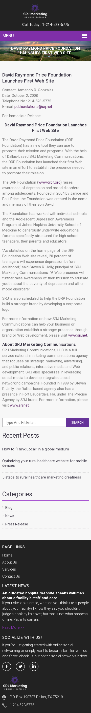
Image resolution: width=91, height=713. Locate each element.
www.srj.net (77, 335)
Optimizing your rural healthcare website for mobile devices (44, 463)
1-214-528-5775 (55, 24)
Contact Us (11, 576)
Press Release (16, 524)
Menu (8, 35)
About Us (9, 562)
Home (7, 555)
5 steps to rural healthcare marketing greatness (41, 477)
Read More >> (13, 627)
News (9, 516)
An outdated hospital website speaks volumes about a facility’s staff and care (43, 595)
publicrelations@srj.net (33, 106)
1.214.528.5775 (22, 705)
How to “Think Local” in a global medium (35, 449)
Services (9, 569)
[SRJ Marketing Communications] (45, 11)
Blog (8, 508)
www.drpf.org (49, 182)
